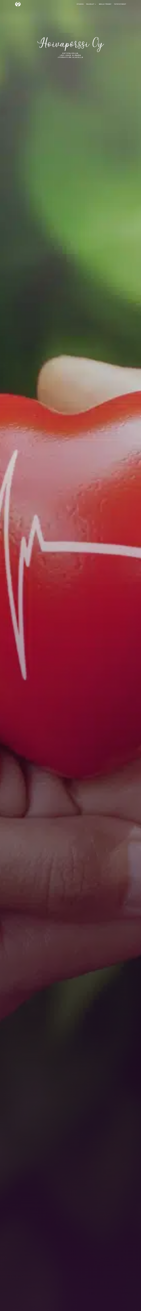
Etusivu (80, 4)
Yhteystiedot (120, 4)
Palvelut (90, 4)
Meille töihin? (105, 4)
